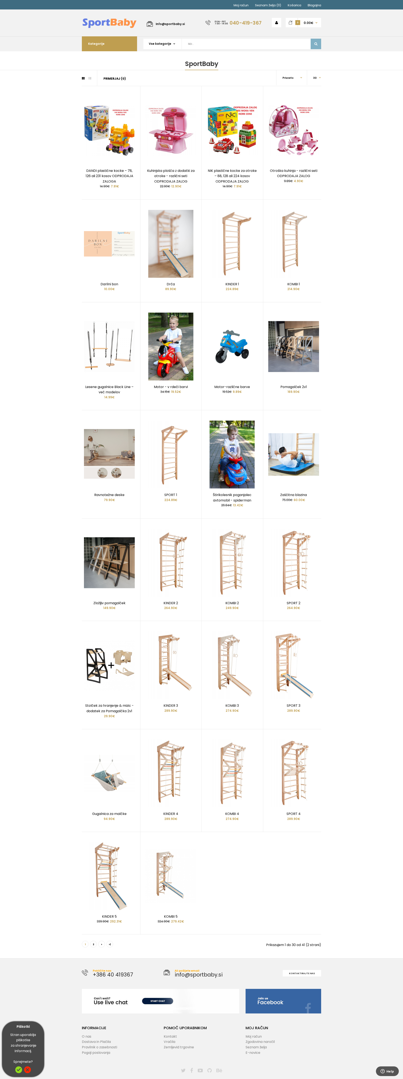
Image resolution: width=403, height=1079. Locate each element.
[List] (89, 78)
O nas (86, 1036)
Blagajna (314, 5)
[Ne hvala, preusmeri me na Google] (27, 1072)
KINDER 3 (171, 705)
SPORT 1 (170, 494)
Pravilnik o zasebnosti (99, 1047)
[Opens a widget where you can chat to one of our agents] (387, 1071)
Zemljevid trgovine (179, 1047)
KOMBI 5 (171, 916)
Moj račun (241, 5)
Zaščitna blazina (293, 494)
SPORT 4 (294, 813)
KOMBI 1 (293, 284)
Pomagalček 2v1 (293, 386)
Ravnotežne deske (109, 494)
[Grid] (83, 78)
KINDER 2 (171, 603)
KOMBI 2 (232, 603)
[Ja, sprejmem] (18, 1072)
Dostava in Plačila (96, 1041)
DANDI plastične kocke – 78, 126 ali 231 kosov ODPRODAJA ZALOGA (109, 176)
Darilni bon (109, 284)
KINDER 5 (109, 916)
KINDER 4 (170, 813)
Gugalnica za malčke (109, 813)
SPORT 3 (293, 705)
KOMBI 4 (232, 813)
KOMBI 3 (232, 705)
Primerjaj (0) (114, 78)
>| (110, 944)
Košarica (294, 5)
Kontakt (170, 1036)
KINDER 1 (232, 284)
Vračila (169, 1041)
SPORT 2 (293, 603)
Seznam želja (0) (268, 5)
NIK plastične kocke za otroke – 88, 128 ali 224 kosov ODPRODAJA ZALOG (232, 176)
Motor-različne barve (232, 386)
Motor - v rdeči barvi (171, 386)
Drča (171, 284)
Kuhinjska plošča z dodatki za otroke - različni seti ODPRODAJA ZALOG (171, 176)
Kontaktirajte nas (302, 973)
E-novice (253, 1052)
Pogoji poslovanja (96, 1052)
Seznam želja (256, 1047)
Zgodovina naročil (260, 1041)
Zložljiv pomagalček (109, 603)
